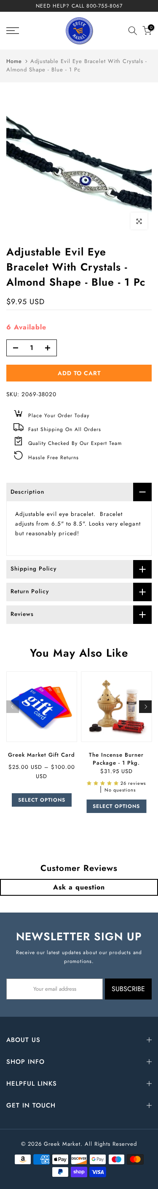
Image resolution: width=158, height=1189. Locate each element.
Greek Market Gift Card (41, 754)
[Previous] (12, 706)
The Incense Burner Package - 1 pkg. (116, 758)
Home (14, 61)
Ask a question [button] (79, 887)
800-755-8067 (104, 6)
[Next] (145, 706)
